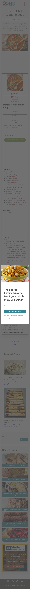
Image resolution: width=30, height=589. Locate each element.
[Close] (26, 267)
